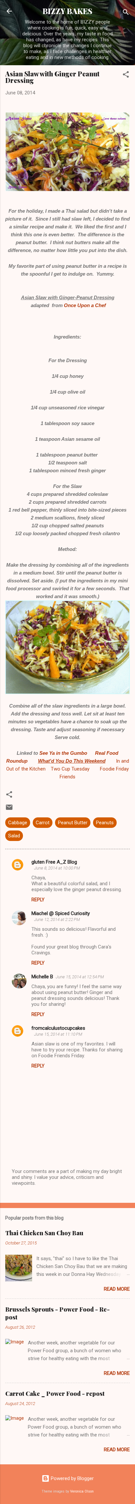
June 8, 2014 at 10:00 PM (57, 868)
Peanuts (105, 823)
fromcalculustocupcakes (58, 1028)
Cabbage (17, 823)
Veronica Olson (82, 1491)
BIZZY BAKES (67, 11)
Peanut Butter (72, 823)
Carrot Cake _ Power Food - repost (55, 1393)
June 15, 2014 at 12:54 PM (80, 976)
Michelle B (42, 977)
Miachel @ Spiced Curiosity (60, 913)
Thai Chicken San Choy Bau (44, 1233)
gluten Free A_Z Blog (54, 862)
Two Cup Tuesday (69, 769)
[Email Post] (9, 809)
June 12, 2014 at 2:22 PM (57, 919)
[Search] (126, 13)
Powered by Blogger (71, 1478)
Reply (38, 899)
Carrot (42, 823)
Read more (117, 1289)
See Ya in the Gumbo (63, 753)
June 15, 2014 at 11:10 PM (58, 1034)
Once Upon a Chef (84, 305)
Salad (14, 836)
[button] (126, 75)
